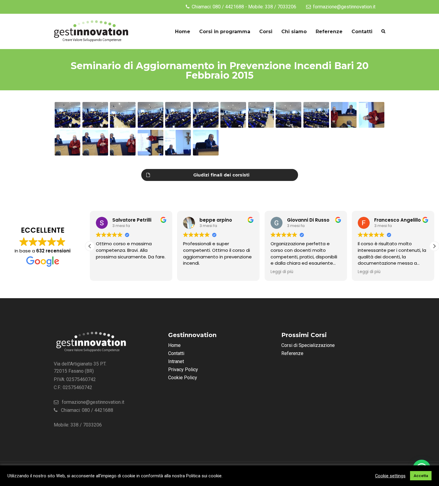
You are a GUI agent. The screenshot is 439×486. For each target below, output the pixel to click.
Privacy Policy (183, 369)
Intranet (176, 361)
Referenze (329, 31)
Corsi (265, 31)
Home (182, 31)
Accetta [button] (421, 475)
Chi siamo (294, 31)
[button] (434, 246)
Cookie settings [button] (390, 476)
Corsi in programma (224, 31)
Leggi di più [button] (282, 272)
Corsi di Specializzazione (308, 345)
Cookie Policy (182, 377)
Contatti (361, 31)
